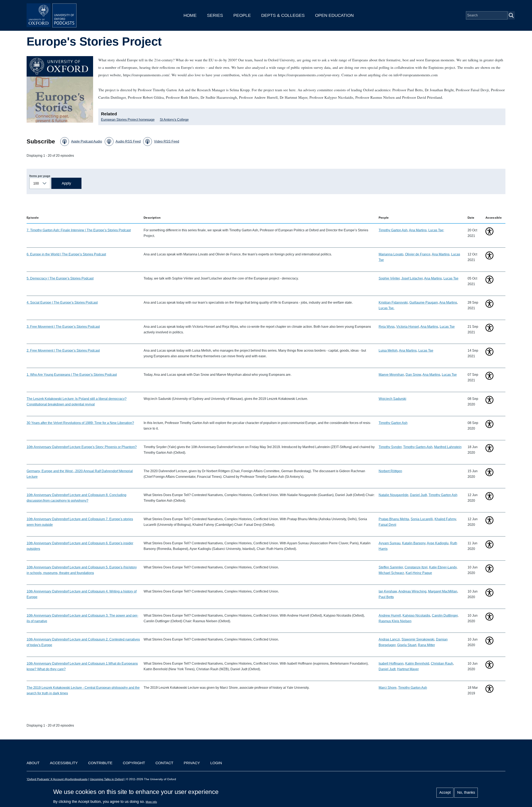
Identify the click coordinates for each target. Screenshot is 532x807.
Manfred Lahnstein (448, 447)
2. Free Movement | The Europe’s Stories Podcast (63, 350)
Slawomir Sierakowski (417, 639)
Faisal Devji (387, 524)
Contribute (100, 763)
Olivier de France (417, 254)
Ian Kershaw (388, 591)
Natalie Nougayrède (393, 495)
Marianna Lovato (391, 254)
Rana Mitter (426, 645)
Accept (445, 793)
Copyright (134, 763)
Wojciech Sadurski (392, 398)
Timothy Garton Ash (393, 230)
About (33, 763)
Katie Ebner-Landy (443, 567)
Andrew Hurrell (390, 615)
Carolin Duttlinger (445, 615)
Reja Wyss (387, 326)
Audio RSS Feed (128, 141)
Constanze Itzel (416, 567)
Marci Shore (388, 687)
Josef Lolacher (412, 278)
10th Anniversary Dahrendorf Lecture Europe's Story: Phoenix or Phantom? (82, 447)
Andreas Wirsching (412, 591)
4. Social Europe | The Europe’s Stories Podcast (62, 302)
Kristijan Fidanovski (393, 302)
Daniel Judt (418, 495)
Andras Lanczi (389, 639)
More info (151, 801)
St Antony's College (174, 119)
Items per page (39, 175)
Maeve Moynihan (391, 374)
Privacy (192, 763)
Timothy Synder (390, 447)
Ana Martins (418, 230)
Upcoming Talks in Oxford (107, 779)
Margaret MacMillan (442, 591)
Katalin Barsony (413, 543)
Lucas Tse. (386, 308)
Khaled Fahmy (445, 519)
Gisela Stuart (406, 645)
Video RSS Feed (166, 141)
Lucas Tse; (436, 230)
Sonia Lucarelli (422, 519)
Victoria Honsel (407, 326)
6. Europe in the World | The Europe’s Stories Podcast (66, 254)
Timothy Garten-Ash (417, 447)
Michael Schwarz (391, 573)
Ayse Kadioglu (437, 543)
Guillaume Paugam (423, 302)
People (242, 15)
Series (215, 15)
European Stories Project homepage (128, 119)
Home (190, 15)
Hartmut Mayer (408, 669)
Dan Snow (413, 374)
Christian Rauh (442, 663)
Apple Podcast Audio (86, 141)
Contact (164, 763)
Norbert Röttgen (390, 471)
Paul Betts (386, 597)
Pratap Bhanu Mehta (394, 519)
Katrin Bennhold (417, 663)
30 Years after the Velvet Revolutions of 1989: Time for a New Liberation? (80, 423)
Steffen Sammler (391, 567)
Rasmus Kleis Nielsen (395, 621)
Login (216, 763)
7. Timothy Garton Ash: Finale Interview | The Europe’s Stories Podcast (79, 230)
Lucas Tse (450, 278)
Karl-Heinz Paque (419, 573)
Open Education (334, 15)
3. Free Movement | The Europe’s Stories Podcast (63, 326)
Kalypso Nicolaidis (416, 615)
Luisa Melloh (388, 350)
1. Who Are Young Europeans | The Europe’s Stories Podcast (72, 374)
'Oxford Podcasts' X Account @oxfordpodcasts (57, 779)
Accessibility (64, 763)
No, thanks (466, 793)
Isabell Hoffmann (391, 663)
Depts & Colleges (283, 15)
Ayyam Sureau (389, 543)
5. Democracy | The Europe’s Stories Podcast (60, 278)
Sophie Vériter (389, 278)
